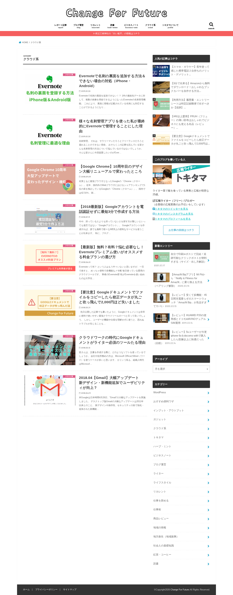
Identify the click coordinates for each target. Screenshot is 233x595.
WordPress (159, 392)
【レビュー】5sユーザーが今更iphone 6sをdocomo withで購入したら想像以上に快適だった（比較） (180, 338)
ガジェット (159, 419)
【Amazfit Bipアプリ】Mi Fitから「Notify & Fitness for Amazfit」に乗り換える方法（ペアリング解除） (179, 280)
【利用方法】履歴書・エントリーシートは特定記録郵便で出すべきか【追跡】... (190, 103)
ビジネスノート (131, 26)
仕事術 (157, 509)
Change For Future (180, 589)
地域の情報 (159, 527)
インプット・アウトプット (168, 410)
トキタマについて (170, 26)
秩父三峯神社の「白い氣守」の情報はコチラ (117, 33)
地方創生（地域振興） (166, 536)
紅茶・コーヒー (162, 554)
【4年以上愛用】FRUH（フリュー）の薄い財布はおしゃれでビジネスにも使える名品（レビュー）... (190, 122)
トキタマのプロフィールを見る (173, 219)
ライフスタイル (162, 482)
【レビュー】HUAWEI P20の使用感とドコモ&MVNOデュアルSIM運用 (188, 319)
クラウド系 (150, 26)
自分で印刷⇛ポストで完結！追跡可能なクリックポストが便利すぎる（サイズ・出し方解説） (180, 260)
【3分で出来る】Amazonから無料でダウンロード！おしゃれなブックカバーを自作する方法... (190, 87)
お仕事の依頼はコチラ (181, 230)
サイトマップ (69, 589)
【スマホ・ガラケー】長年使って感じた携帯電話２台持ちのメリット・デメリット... (190, 70)
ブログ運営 (78, 26)
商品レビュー (161, 518)
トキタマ (158, 437)
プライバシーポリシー (46, 589)
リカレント (95, 26)
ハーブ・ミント (162, 446)
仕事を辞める (161, 500)
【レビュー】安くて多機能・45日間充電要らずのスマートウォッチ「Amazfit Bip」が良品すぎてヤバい (180, 301)
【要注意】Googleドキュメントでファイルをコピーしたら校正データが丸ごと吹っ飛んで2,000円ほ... (190, 140)
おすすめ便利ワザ (163, 401)
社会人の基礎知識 (163, 545)
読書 (112, 26)
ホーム (26, 589)
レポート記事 (60, 26)
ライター (158, 473)
